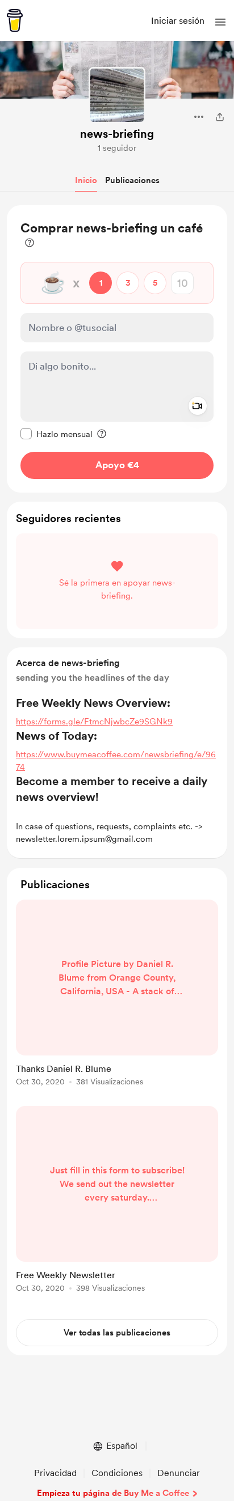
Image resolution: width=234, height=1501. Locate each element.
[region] (117, 349)
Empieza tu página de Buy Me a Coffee (113, 1493)
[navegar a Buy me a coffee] (15, 20)
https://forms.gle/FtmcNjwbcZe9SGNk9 (94, 721)
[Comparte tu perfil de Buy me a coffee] (220, 117)
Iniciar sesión (177, 20)
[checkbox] (56, 433)
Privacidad (55, 1473)
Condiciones (117, 1473)
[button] (220, 22)
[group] (117, 999)
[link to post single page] (117, 995)
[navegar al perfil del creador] (117, 95)
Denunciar (178, 1473)
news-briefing (117, 134)
